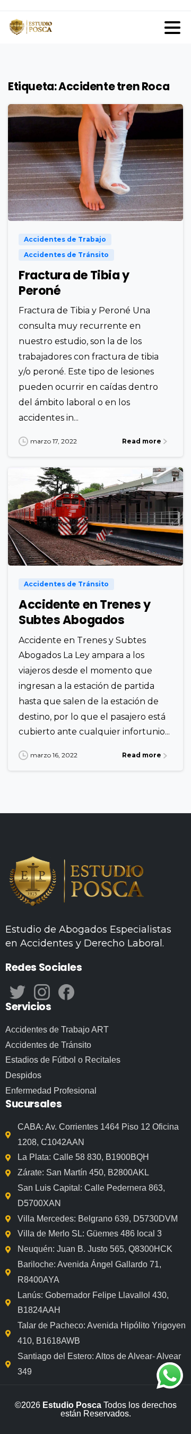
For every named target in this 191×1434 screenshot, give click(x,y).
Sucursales (33, 1104)
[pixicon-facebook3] (66, 991)
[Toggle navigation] (172, 28)
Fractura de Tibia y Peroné (74, 283)
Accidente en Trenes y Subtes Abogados (85, 612)
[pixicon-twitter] (17, 991)
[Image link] (77, 882)
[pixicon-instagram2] (42, 991)
